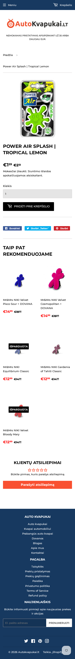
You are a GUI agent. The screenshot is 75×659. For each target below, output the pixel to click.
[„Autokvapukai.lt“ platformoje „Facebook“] (33, 641)
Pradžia (8, 55)
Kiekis (7, 186)
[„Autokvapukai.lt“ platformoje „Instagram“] (47, 641)
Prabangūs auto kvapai (37, 533)
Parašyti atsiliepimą (37, 485)
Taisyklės (37, 566)
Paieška (37, 580)
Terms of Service (37, 590)
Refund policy (37, 595)
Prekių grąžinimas (37, 576)
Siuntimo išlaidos (39, 171)
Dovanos (37, 538)
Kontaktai (37, 552)
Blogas (37, 543)
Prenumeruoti (59, 622)
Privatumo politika (37, 585)
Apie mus (37, 548)
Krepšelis (65, 5)
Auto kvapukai (37, 524)
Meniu (12, 5)
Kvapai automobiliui (37, 528)
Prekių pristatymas (37, 571)
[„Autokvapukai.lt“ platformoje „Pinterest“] (40, 641)
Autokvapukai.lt (28, 652)
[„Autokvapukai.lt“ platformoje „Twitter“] (26, 641)
